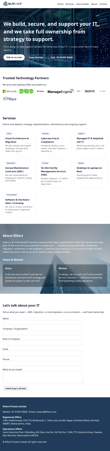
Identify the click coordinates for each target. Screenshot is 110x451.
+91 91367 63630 (19, 411)
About (94, 4)
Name (6, 318)
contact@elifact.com (46, 411)
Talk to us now (14, 57)
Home (60, 4)
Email (5, 349)
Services (70, 4)
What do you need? (12, 369)
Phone (6, 359)
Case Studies (82, 4)
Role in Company (11, 338)
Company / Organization (15, 328)
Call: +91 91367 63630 (62, 57)
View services (36, 57)
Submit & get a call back (16, 389)
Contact (103, 4)
